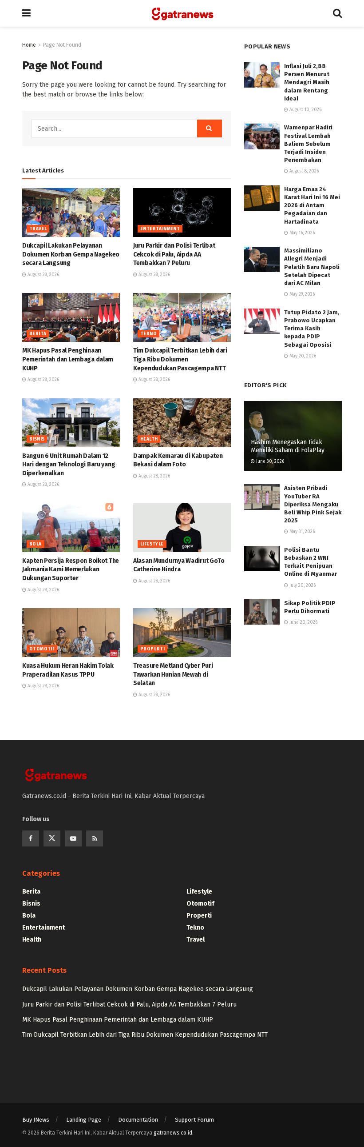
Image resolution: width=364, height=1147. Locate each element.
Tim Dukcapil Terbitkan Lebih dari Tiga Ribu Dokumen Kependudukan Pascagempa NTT (180, 359)
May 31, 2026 (301, 531)
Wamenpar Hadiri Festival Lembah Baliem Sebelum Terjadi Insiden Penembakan (308, 143)
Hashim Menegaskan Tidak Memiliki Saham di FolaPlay (287, 446)
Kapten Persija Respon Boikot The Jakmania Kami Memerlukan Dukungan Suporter (70, 569)
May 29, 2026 (301, 294)
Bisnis (36, 439)
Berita (37, 334)
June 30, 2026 (269, 461)
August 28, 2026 (42, 274)
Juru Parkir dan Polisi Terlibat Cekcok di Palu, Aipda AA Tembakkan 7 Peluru (174, 254)
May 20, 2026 (302, 356)
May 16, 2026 (301, 233)
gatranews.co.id (173, 1133)
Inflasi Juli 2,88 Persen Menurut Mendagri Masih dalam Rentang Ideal (306, 82)
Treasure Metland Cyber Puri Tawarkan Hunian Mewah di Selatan (173, 674)
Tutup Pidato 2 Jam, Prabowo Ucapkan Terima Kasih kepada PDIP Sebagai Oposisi (312, 328)
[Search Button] (209, 128)
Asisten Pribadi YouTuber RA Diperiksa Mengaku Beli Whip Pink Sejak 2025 (312, 504)
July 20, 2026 (302, 585)
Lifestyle (152, 544)
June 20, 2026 (302, 622)
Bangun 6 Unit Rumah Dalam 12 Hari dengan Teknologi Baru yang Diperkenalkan (68, 464)
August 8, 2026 (303, 171)
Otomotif (42, 649)
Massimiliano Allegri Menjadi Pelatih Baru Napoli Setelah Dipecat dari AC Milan (312, 266)
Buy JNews (35, 1119)
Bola (35, 544)
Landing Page (83, 1119)
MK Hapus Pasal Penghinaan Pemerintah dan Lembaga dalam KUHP (67, 359)
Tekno (148, 334)
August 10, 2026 (304, 109)
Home (29, 45)
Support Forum (194, 1119)
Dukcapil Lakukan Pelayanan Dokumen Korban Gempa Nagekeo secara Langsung (70, 254)
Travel (38, 229)
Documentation (138, 1119)
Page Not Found (62, 45)
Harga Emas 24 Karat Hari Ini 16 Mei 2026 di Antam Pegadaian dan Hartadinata (312, 205)
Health (149, 439)
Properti (152, 649)
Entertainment (160, 229)
